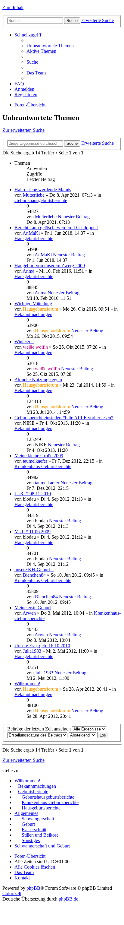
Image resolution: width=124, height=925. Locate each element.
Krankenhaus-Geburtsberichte (42, 466)
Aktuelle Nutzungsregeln (38, 379)
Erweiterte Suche (97, 20)
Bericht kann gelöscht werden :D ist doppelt (56, 227)
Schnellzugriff (27, 34)
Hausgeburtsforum (40, 309)
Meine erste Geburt (32, 607)
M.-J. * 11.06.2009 (32, 531)
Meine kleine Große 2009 (38, 455)
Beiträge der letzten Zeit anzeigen (39, 728)
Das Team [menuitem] (36, 72)
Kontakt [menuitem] (22, 877)
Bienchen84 (34, 575)
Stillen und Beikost (40, 835)
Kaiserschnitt (34, 829)
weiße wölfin (35, 347)
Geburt (28, 824)
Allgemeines (26, 813)
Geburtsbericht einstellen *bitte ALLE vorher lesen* (63, 417)
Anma (28, 271)
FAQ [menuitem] (19, 83)
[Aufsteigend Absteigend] (82, 734)
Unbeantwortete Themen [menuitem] (50, 45)
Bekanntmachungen (33, 314)
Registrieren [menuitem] (25, 94)
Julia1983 (32, 651)
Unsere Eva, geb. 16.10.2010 (42, 645)
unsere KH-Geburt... (34, 569)
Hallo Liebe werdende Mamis (42, 189)
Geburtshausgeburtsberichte (40, 200)
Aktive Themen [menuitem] (41, 51)
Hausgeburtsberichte (33, 238)
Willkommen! (27, 683)
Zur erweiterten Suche (23, 130)
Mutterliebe (34, 195)
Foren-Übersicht (29, 104)
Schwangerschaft (38, 818)
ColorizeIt (11, 893)
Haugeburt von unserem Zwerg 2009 (49, 265)
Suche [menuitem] (32, 62)
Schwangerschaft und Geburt (42, 845)
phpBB (33, 888)
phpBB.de (68, 898)
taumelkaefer (35, 461)
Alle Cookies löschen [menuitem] (34, 867)
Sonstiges (31, 840)
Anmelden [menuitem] (24, 89)
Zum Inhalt (12, 7)
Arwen (29, 613)
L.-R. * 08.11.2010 (32, 493)
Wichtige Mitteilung (33, 303)
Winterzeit (24, 341)
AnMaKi (31, 233)
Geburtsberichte (33, 791)
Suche (72, 20)
